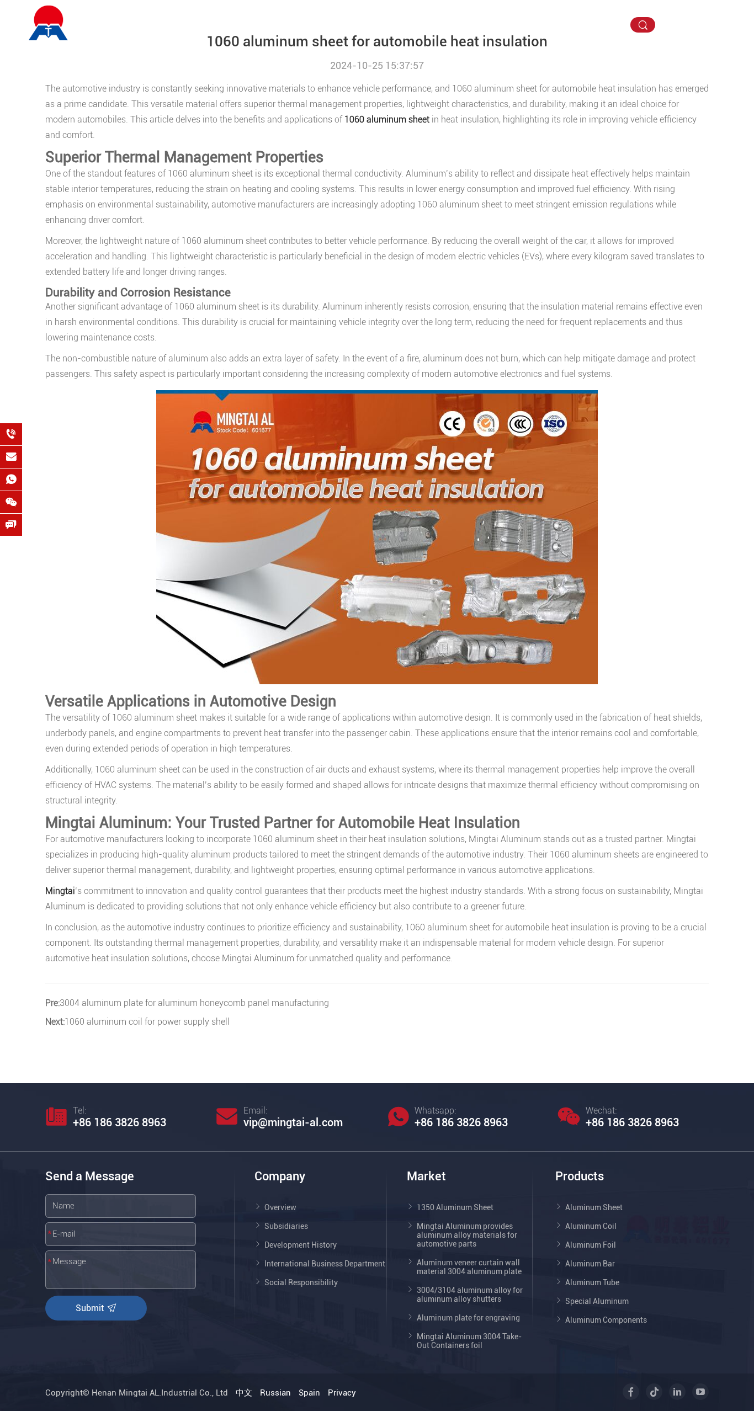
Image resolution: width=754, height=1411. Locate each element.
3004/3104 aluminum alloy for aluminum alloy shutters (470, 1294)
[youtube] (725, 28)
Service (540, 24)
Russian (275, 1393)
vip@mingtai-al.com (706, 13)
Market (449, 24)
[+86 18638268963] (11, 434)
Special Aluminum (597, 1301)
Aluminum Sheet (594, 1207)
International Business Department (324, 1263)
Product (397, 24)
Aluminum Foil (590, 1244)
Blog (495, 24)
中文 (244, 1393)
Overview (280, 1207)
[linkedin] (708, 28)
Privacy (342, 1393)
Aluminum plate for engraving (468, 1317)
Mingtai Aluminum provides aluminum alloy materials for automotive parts (467, 1235)
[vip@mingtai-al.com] (11, 457)
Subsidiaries (286, 1226)
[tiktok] (691, 28)
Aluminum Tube (592, 1282)
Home (285, 24)
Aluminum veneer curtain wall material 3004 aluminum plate (469, 1267)
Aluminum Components (606, 1320)
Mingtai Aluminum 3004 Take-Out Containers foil (469, 1341)
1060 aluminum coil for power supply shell (147, 1021)
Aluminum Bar (590, 1263)
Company (339, 24)
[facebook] (674, 28)
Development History (300, 1244)
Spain (309, 1393)
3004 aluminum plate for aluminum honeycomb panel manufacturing (194, 1003)
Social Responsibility (301, 1282)
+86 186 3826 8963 (119, 1122)
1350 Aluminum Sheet (455, 1207)
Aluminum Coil (591, 1226)
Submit (91, 1308)
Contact (593, 24)
